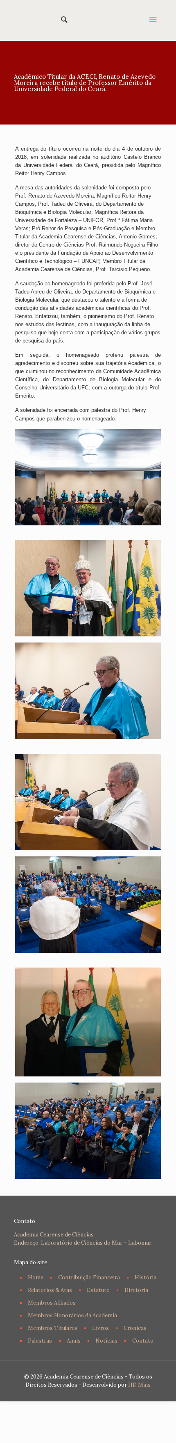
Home (35, 1277)
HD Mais (139, 1384)
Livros (100, 1328)
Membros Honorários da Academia (72, 1315)
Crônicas (135, 1328)
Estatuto (98, 1290)
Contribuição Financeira (89, 1277)
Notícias (106, 1340)
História (145, 1277)
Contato (142, 1340)
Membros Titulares (52, 1328)
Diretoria (136, 1290)
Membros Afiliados (52, 1302)
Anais (74, 1340)
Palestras (40, 1340)
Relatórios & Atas (50, 1290)
